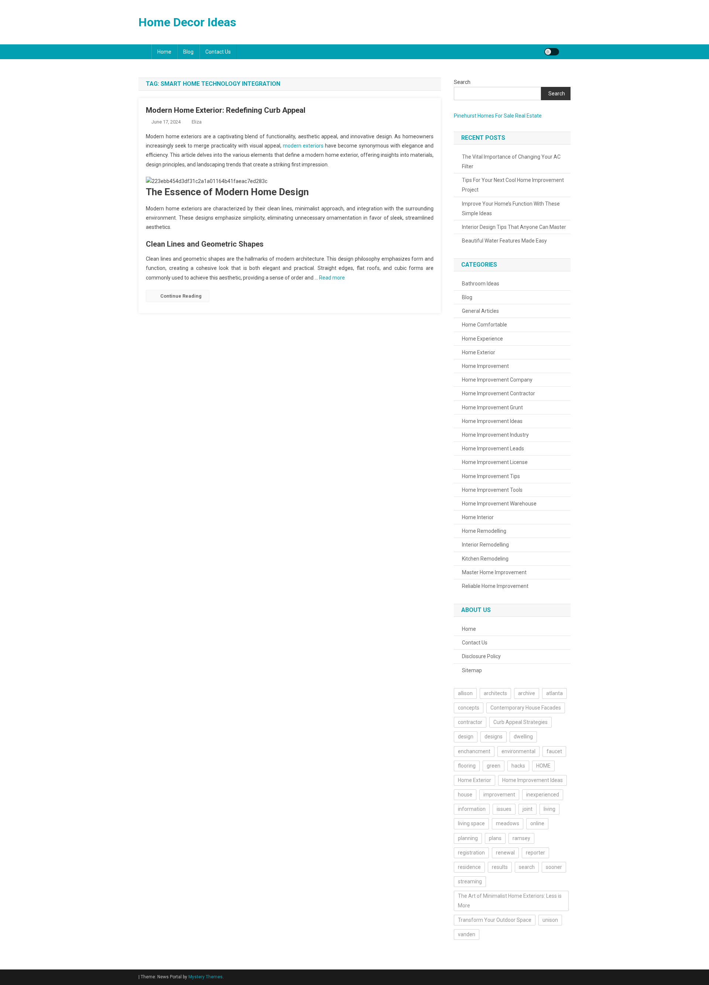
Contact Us (218, 52)
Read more (332, 278)
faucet (554, 751)
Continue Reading (181, 296)
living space (471, 823)
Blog (188, 52)
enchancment (474, 751)
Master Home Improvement (494, 572)
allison (465, 693)
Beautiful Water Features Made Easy (504, 241)
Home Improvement (485, 366)
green (493, 766)
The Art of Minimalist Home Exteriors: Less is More (510, 900)
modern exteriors (303, 146)
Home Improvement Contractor (498, 393)
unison (550, 920)
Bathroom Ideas (480, 284)
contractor (470, 722)
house (465, 795)
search (527, 867)
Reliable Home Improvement (495, 586)
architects (495, 693)
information (472, 809)
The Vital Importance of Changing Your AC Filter (511, 161)
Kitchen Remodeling (485, 559)
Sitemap (472, 670)
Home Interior (478, 517)
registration (471, 853)
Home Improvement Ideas (492, 421)
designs (493, 736)
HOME (543, 766)
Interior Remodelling (485, 545)
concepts (468, 708)
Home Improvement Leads (493, 448)
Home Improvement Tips (491, 476)
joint (527, 809)
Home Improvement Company (497, 380)
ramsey (521, 838)
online (537, 823)
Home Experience (482, 339)
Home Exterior (478, 352)
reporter (535, 853)
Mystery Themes (205, 976)
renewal (505, 853)
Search (462, 82)
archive (526, 693)
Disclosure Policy (481, 656)
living (549, 809)
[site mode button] (551, 51)
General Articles (480, 311)
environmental (518, 751)
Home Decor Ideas (187, 22)
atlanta (554, 693)
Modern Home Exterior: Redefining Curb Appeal (225, 110)
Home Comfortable (484, 325)
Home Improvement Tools (492, 490)
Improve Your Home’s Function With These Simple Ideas (511, 208)
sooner (554, 867)
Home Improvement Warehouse (499, 504)
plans (495, 838)
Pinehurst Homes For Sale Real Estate (498, 116)
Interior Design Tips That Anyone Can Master (514, 227)
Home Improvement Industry (495, 435)
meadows (507, 823)
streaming (470, 881)
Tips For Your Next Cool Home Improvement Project (513, 185)
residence (469, 867)
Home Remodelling (484, 531)
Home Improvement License (495, 462)
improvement (499, 795)
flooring (467, 766)
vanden (466, 934)
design (465, 736)
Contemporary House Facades (525, 708)
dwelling (523, 736)
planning (468, 838)
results (500, 867)
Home (164, 52)
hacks (518, 766)
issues (504, 809)
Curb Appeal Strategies (520, 722)
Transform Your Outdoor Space (494, 920)
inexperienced (542, 795)
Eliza (197, 122)
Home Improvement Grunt (492, 407)
